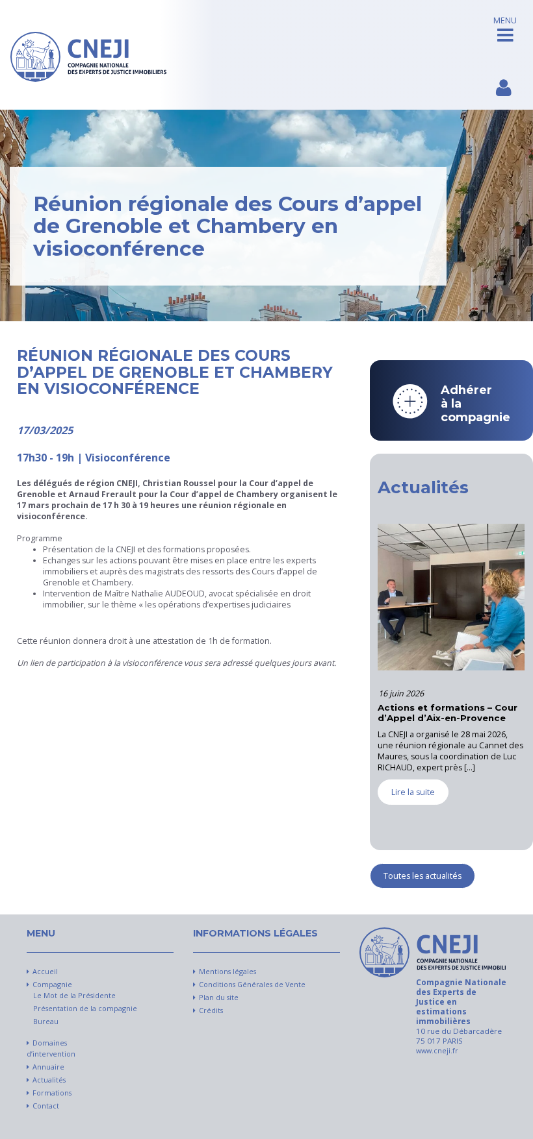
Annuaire (48, 1067)
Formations (52, 1092)
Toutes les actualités (423, 875)
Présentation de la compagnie (85, 1008)
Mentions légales (227, 971)
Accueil (45, 971)
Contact (45, 1105)
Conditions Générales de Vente (252, 984)
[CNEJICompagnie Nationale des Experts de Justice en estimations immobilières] (88, 55)
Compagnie (52, 984)
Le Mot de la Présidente (74, 995)
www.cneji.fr (437, 1050)
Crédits (211, 1010)
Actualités (49, 1079)
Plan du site (219, 997)
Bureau (45, 1021)
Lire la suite (382, 813)
